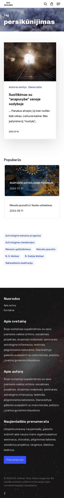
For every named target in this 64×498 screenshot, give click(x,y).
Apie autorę (10, 305)
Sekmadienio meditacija (19, 263)
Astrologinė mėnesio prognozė (23, 235)
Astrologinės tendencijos (20, 242)
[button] (58, 4)
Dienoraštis (35, 87)
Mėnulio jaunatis (45, 249)
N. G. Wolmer (12, 256)
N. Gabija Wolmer (34, 256)
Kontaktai (9, 310)
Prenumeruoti (14, 459)
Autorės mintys (18, 87)
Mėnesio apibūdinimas (18, 249)
